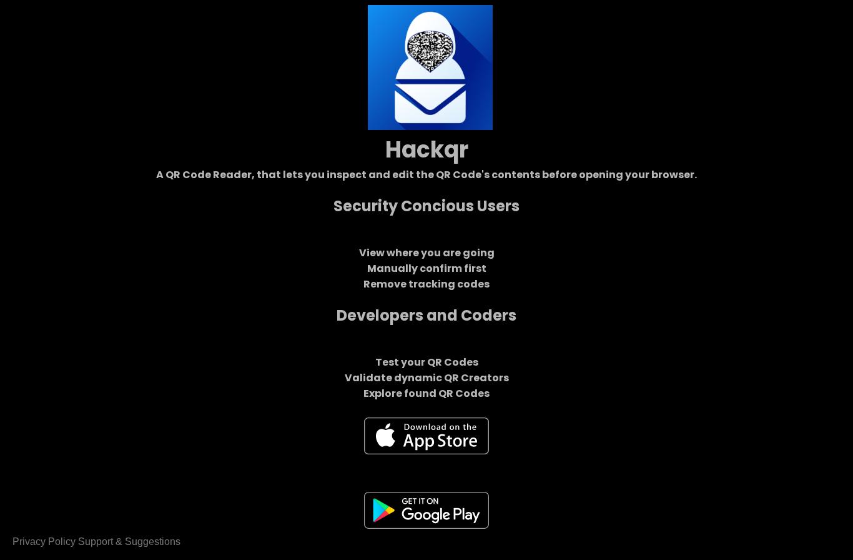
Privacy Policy (44, 541)
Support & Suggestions (129, 541)
